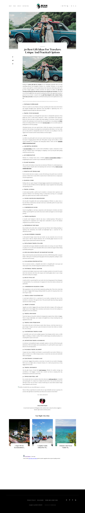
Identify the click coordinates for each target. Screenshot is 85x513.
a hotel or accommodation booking (52, 157)
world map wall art (53, 379)
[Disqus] (42, 468)
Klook (61, 121)
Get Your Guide (46, 122)
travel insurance (42, 370)
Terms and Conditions (51, 500)
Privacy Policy (31, 500)
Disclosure (40, 500)
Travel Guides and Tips (44, 394)
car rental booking (28, 148)
